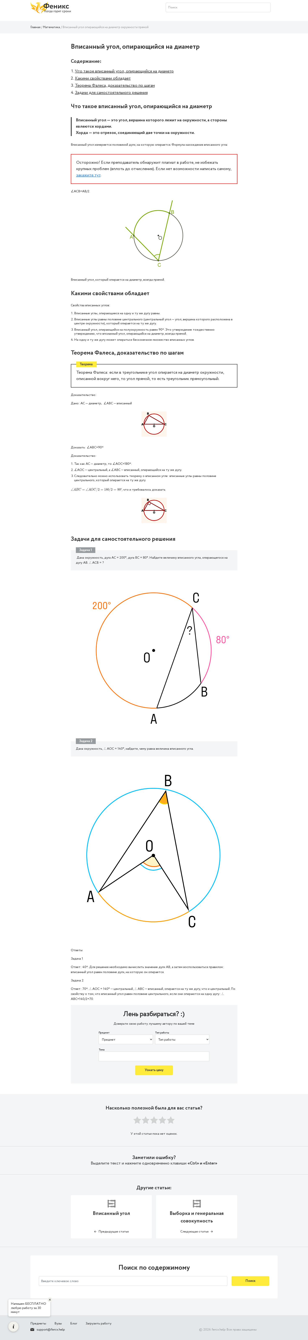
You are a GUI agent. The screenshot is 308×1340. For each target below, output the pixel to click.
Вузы (58, 1323)
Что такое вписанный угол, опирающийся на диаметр (124, 71)
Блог (73, 1323)
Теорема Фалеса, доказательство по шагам (115, 86)
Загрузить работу (98, 1323)
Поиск (250, 1280)
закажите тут (88, 175)
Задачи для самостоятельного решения (111, 93)
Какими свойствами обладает (103, 78)
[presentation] (96, 489)
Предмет (104, 1032)
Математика (51, 27)
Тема (102, 1049)
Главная (35, 27)
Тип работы (162, 1032)
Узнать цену (154, 1070)
